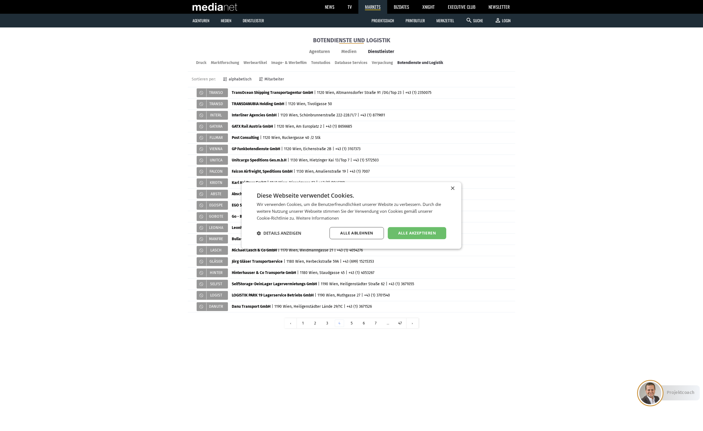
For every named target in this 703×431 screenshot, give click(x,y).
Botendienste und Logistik (420, 62)
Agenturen (319, 51)
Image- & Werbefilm (289, 62)
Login (502, 20)
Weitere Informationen (317, 218)
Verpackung (382, 62)
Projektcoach (383, 20)
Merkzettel (445, 20)
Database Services (351, 62)
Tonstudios (320, 62)
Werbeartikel (255, 62)
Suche (474, 20)
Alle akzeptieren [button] (417, 233)
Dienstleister (381, 51)
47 (400, 323)
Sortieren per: (204, 79)
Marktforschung (225, 62)
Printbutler (415, 20)
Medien (348, 51)
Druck (201, 62)
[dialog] (351, 215)
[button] (279, 233)
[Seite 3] (290, 323)
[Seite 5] (412, 323)
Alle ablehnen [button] (356, 233)
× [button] (452, 188)
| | (320, 92)
